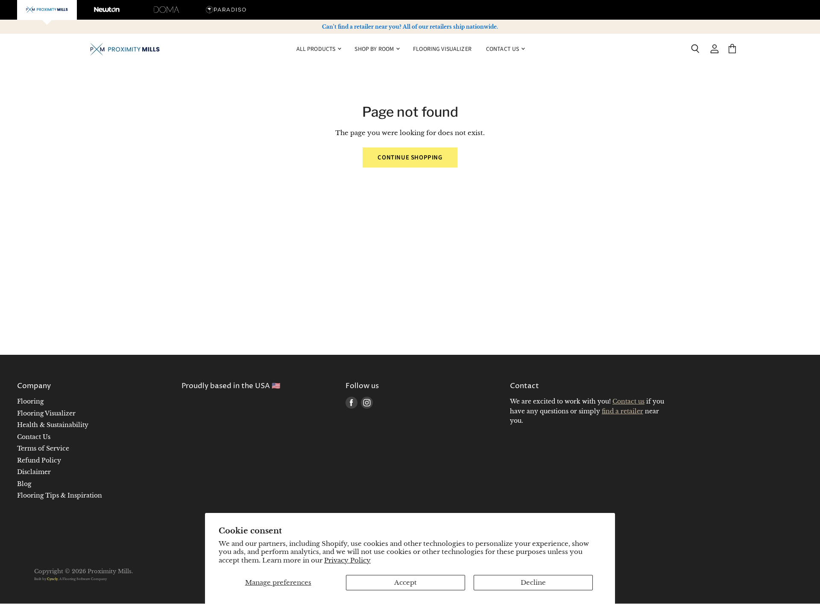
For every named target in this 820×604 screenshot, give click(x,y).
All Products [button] (316, 48)
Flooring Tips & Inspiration (59, 495)
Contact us (628, 401)
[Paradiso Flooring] (226, 10)
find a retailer (622, 411)
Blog (24, 484)
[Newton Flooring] (107, 10)
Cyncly (52, 579)
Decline (533, 582)
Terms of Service (43, 448)
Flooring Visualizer (442, 48)
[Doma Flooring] (166, 10)
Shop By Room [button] (374, 48)
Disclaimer (34, 472)
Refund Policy (39, 460)
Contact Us (33, 437)
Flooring (30, 401)
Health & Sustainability (52, 425)
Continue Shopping (410, 157)
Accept (405, 582)
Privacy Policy (347, 560)
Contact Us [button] (503, 48)
